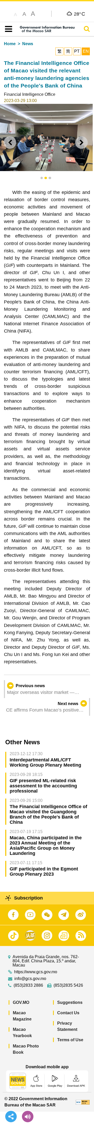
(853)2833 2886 (28, 985)
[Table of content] (7, 29)
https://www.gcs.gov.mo (35, 972)
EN (86, 51)
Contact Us (68, 1013)
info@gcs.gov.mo (30, 979)
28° (79, 14)
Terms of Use (70, 1040)
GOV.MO (21, 1002)
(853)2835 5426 (68, 985)
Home (10, 44)
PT (77, 51)
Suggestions (70, 1002)
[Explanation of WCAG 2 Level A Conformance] (83, 1102)
